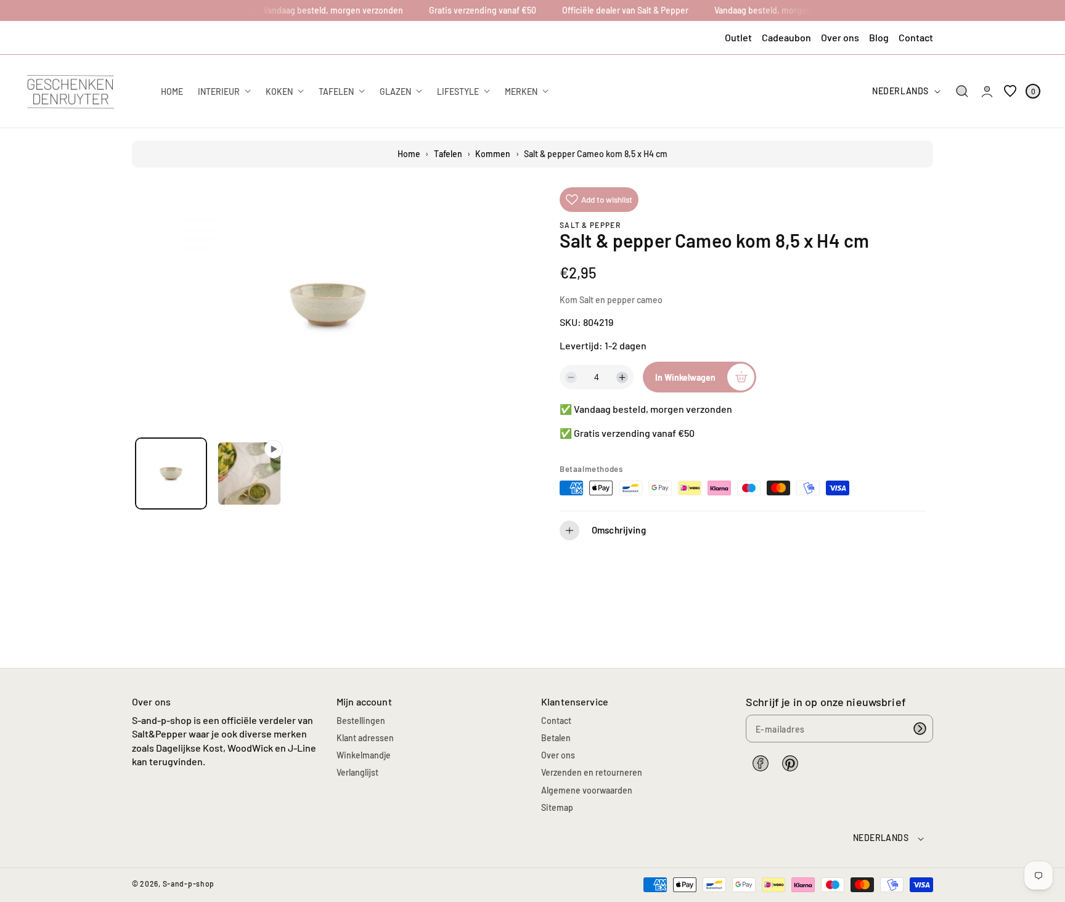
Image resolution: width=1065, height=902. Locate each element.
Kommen (492, 153)
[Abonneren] (919, 728)
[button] (962, 91)
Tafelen (448, 153)
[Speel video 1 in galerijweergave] (249, 473)
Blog (879, 37)
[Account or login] (987, 91)
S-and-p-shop (188, 883)
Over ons (840, 37)
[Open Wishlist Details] (1010, 91)
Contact (916, 37)
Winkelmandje (364, 755)
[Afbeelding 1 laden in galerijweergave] (171, 473)
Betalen (556, 738)
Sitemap (557, 807)
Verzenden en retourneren (591, 772)
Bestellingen (361, 720)
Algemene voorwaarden (586, 790)
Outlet (738, 37)
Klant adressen (365, 738)
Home (409, 153)
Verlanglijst (357, 772)
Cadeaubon (786, 37)
